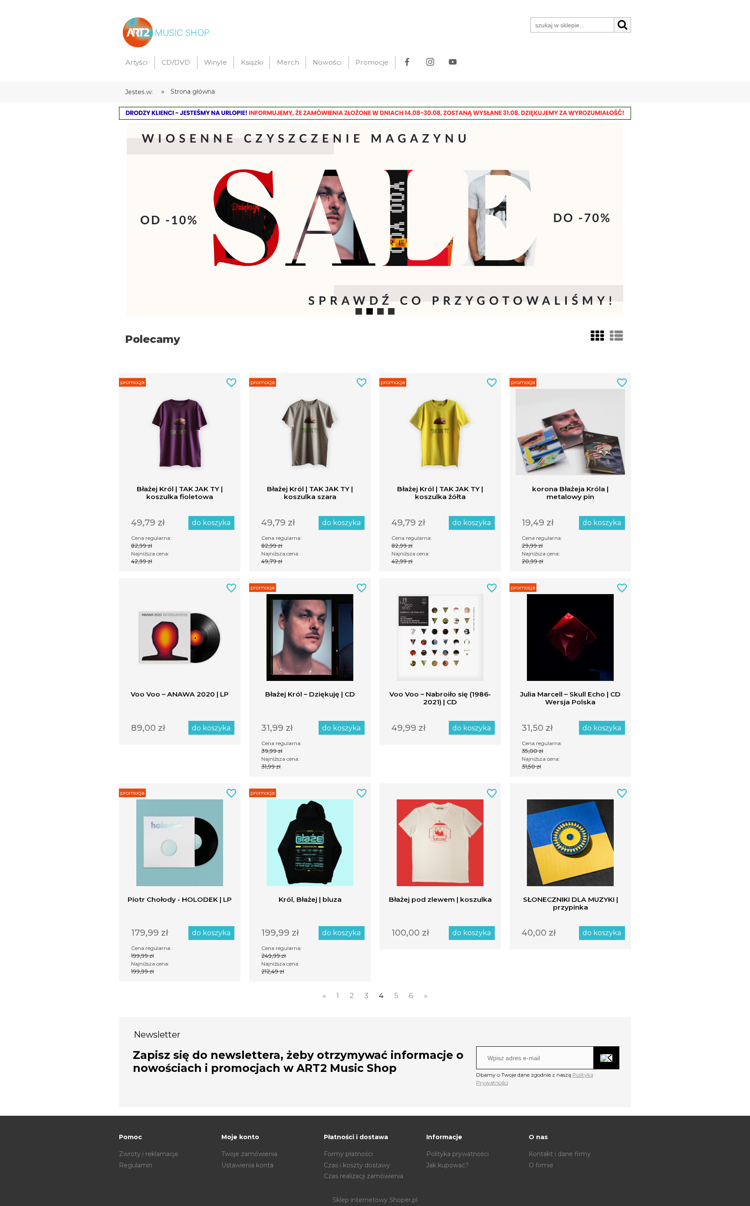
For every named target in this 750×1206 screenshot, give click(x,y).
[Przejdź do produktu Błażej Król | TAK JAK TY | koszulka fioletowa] (179, 429)
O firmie (541, 1165)
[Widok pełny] (616, 336)
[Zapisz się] (606, 1057)
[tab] (358, 311)
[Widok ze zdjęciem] (597, 336)
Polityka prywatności (457, 1154)
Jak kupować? (447, 1165)
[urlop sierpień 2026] (375, 113)
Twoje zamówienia (249, 1154)
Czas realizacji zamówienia (363, 1176)
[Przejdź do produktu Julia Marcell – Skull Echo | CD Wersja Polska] (570, 634)
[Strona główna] (164, 31)
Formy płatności (348, 1154)
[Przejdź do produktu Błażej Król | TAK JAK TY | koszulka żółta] (440, 429)
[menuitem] (137, 62)
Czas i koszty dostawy (357, 1165)
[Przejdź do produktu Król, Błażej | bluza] (310, 839)
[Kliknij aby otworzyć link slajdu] (375, 220)
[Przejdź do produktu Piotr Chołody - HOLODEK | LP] (179, 839)
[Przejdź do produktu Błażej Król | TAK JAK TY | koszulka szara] (310, 429)
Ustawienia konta (247, 1165)
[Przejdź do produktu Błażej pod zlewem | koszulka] (440, 839)
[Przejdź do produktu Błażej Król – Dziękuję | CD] (310, 634)
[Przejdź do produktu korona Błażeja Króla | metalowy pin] (570, 429)
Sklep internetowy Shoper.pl (375, 1200)
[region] (375, 220)
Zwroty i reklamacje (148, 1154)
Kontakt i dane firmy (560, 1154)
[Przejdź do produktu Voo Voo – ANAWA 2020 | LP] (179, 634)
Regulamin (135, 1165)
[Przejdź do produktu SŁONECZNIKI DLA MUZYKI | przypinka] (570, 839)
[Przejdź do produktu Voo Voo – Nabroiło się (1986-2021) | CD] (440, 634)
